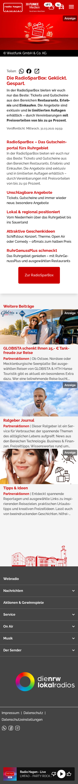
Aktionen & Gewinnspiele (23, 603)
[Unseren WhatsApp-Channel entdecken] (4, 728)
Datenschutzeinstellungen (22, 720)
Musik (8, 638)
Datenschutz (33, 713)
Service (9, 615)
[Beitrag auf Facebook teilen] (28, 71)
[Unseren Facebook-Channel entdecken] (10, 728)
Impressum (10, 713)
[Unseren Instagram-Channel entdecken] (17, 728)
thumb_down (53, 773)
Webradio (11, 579)
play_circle (61, 774)
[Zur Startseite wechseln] (12, 7)
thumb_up (68, 773)
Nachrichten (13, 591)
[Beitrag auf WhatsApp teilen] (21, 71)
